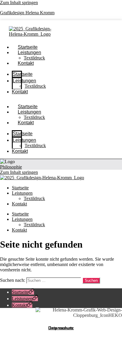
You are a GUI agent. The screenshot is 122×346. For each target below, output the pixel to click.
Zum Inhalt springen (19, 2)
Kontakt (26, 63)
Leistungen (29, 52)
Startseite (23, 74)
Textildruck (35, 86)
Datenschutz (61, 327)
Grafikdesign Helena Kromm (27, 12)
